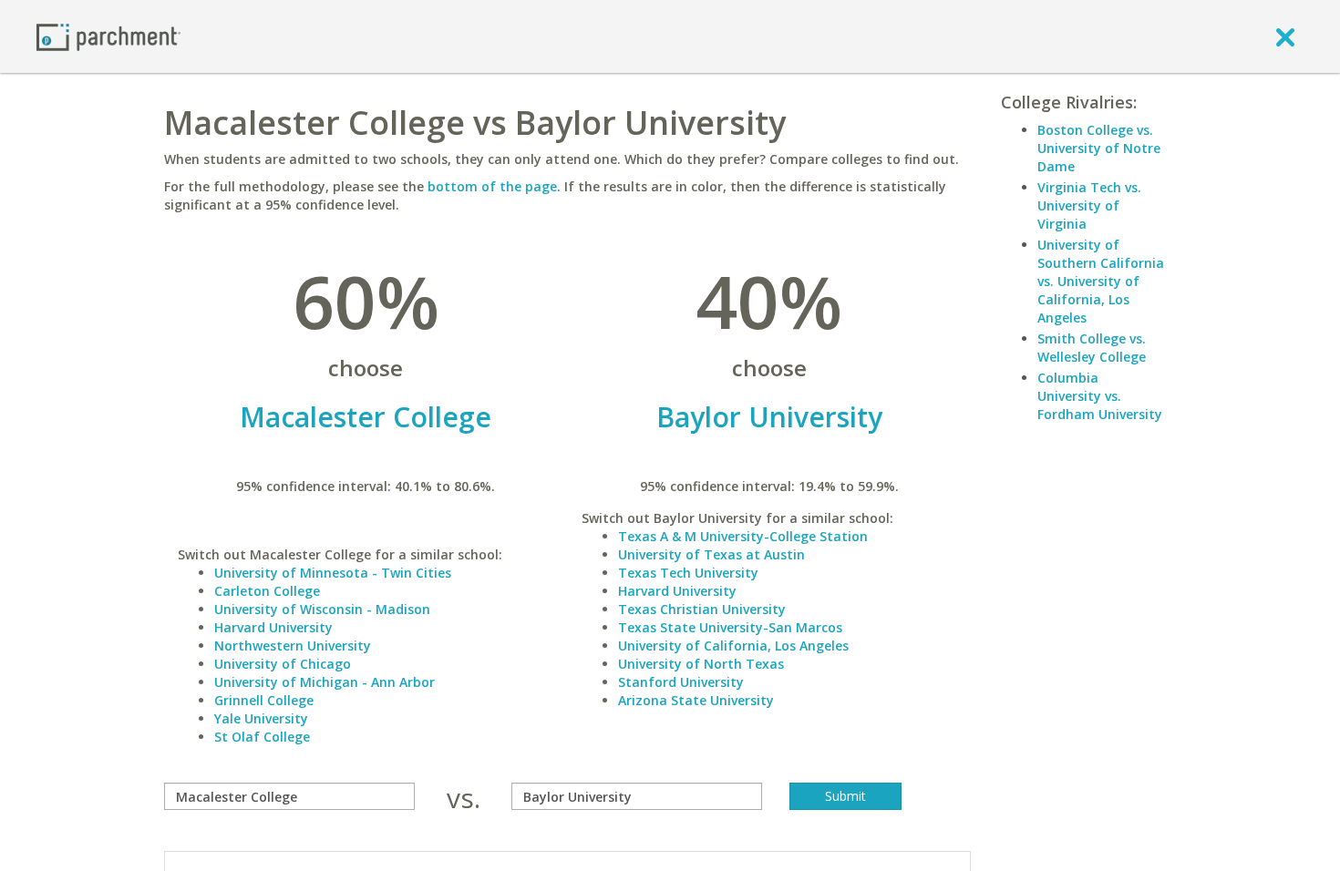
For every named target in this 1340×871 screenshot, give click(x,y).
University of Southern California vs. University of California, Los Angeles (1100, 281)
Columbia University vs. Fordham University (1099, 396)
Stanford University (681, 682)
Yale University (261, 718)
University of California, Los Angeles (733, 645)
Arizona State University (696, 700)
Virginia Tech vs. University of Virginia (1089, 205)
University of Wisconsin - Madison (322, 609)
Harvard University (273, 627)
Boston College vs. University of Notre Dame (1098, 148)
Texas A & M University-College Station (743, 536)
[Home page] (108, 36)
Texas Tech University (688, 572)
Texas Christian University (702, 609)
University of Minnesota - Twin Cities (332, 572)
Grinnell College (264, 700)
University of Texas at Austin (711, 554)
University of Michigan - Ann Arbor (324, 682)
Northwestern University (292, 645)
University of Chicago (282, 663)
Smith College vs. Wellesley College (1091, 347)
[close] (1285, 36)
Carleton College (267, 590)
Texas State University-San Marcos (730, 627)
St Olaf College (262, 736)
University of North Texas (701, 663)
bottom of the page (492, 186)
